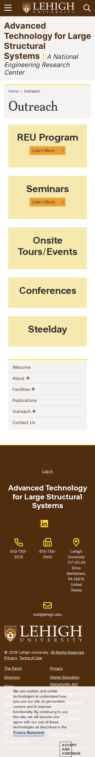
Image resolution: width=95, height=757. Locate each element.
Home (13, 91)
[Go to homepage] (47, 634)
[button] (86, 8)
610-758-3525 (18, 554)
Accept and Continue (67, 749)
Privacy (10, 657)
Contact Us (32, 422)
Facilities (21, 389)
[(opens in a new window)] (48, 8)
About (18, 378)
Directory (12, 677)
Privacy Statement (28, 732)
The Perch (13, 668)
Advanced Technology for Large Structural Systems (47, 40)
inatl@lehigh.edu (47, 609)
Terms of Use (30, 657)
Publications (33, 400)
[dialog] (47, 722)
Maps (9, 686)
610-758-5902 (47, 554)
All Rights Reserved (67, 652)
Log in (47, 471)
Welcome (30, 367)
